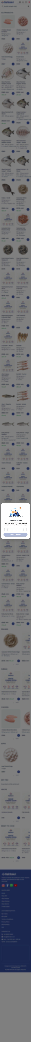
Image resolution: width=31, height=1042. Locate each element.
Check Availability (15, 534)
